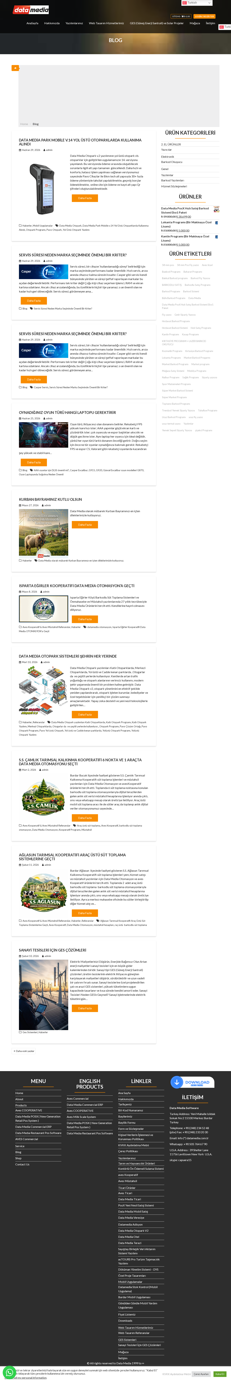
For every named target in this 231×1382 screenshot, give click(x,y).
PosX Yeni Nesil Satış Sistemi (136, 1205)
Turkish (192, 2)
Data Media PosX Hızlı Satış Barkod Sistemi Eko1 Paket (187, 306)
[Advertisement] (118, 92)
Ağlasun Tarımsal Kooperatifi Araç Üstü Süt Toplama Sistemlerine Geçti (72, 857)
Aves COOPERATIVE (28, 1110)
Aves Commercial (77, 1098)
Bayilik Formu (126, 1122)
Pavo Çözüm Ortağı (130, 726)
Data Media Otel (128, 1236)
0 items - (181, 16)
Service (19, 1146)
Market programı (200, 364)
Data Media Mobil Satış (133, 1211)
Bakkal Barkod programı (175, 278)
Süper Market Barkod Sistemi (177, 390)
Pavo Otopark (54, 229)
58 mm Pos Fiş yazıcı (188, 265)
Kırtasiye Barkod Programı (199, 351)
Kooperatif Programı (69, 829)
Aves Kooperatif (109, 825)
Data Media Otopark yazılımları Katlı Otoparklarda (78, 722)
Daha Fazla (85, 198)
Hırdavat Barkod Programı (176, 321)
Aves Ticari (125, 1193)
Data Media (194, 298)
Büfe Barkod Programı (173, 298)
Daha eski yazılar (25, 1050)
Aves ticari (207, 265)
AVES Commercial (26, 1139)
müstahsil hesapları (104, 925)
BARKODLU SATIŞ (172, 284)
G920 (99, 470)
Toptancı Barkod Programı (176, 403)
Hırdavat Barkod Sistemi (175, 327)
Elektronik (167, 156)
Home (19, 1093)
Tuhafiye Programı (207, 410)
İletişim (210, 23)
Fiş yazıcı (166, 314)
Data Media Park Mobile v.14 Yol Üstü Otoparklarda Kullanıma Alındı (80, 142)
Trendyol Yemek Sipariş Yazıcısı (178, 410)
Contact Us (22, 1164)
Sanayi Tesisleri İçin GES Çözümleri (52, 950)
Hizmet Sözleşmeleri (174, 186)
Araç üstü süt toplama (88, 825)
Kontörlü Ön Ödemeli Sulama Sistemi (141, 1168)
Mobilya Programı (196, 370)
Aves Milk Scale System (81, 1116)
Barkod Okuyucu (171, 161)
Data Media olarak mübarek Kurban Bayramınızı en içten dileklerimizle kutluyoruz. (81, 560)
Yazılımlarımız (74, 23)
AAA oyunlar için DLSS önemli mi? (51, 470)
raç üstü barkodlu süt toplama (131, 925)
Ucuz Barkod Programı (174, 417)
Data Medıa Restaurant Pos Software (38, 1133)
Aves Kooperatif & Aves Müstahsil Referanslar (46, 627)
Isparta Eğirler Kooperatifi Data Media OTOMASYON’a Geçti (76, 586)
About (19, 1099)
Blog (25, 308)
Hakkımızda (52, 23)
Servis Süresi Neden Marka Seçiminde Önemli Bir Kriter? (73, 255)
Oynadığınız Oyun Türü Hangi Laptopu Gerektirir (67, 412)
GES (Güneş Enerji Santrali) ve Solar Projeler (157, 23)
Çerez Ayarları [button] (201, 1374)
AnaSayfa (32, 23)
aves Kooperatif (128, 1174)
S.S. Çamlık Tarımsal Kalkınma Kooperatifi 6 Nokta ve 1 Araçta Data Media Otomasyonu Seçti (80, 762)
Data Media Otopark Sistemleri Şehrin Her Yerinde (68, 656)
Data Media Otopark (70, 225)
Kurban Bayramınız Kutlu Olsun (50, 499)
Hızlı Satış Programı (201, 327)
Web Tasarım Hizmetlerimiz (106, 23)
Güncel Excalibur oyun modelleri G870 (123, 470)
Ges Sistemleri (30, 1032)
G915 (92, 470)
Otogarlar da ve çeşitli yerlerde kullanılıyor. (75, 726)
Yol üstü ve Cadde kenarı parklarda (83, 730)
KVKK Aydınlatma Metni (133, 1145)
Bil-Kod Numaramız (130, 1110)
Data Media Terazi (129, 1243)
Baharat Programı (193, 271)
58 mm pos (168, 265)
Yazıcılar (166, 149)
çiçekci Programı (203, 430)
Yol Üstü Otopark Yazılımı (76, 229)
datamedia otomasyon (99, 627)
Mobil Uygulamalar (43, 225)
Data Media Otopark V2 (133, 1230)
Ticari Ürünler (127, 1187)
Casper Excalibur (79, 470)
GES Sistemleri (127, 1339)
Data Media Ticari (129, 1199)
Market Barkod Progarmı (197, 357)
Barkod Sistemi (191, 291)
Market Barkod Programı (175, 364)
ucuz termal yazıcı (171, 423)
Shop (18, 1158)
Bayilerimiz (125, 1116)
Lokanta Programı (171, 357)
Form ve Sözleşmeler (131, 1128)
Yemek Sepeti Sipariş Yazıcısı (177, 430)
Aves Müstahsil (127, 1181)
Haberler (27, 225)
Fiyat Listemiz (127, 1314)
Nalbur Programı (170, 377)
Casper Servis (41, 387)
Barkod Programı (171, 291)
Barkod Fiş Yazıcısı (200, 278)
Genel (164, 169)
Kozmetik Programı (172, 351)
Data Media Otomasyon (45, 829)
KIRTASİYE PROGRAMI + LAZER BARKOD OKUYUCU (184, 343)
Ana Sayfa (124, 1093)
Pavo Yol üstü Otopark (52, 730)
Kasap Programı (190, 334)
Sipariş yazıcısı (209, 377)
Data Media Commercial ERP (33, 1126)
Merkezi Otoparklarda (39, 726)
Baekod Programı (171, 271)
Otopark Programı (35, 229)
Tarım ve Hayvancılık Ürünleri (136, 1163)
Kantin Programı (170, 334)
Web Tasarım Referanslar (134, 1332)
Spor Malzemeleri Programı (176, 384)
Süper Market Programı (174, 397)
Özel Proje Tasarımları (132, 1275)
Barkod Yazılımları (172, 180)
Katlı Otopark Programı (118, 722)
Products (21, 1105)
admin (49, 149)
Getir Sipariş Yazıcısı (185, 314)
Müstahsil (87, 829)
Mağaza (195, 23)
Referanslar (39, 722)
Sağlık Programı (190, 377)
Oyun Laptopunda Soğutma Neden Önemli (41, 474)
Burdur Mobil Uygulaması (134, 1297)
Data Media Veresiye (131, 1217)
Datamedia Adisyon (130, 1224)
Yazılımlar (167, 175)
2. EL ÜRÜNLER (171, 144)
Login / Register (204, 16)
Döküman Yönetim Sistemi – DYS (138, 1269)
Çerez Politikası (128, 1151)
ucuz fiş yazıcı (196, 417)
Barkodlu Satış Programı (197, 284)
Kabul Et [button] (220, 1374)
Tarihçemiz (125, 1104)
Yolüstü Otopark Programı (116, 730)
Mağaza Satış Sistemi (173, 370)
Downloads (125, 1320)
